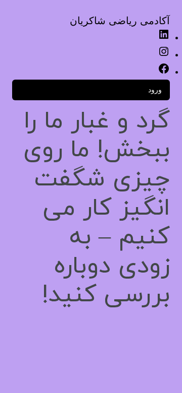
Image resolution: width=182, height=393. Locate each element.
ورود (155, 89)
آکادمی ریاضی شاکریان (120, 21)
